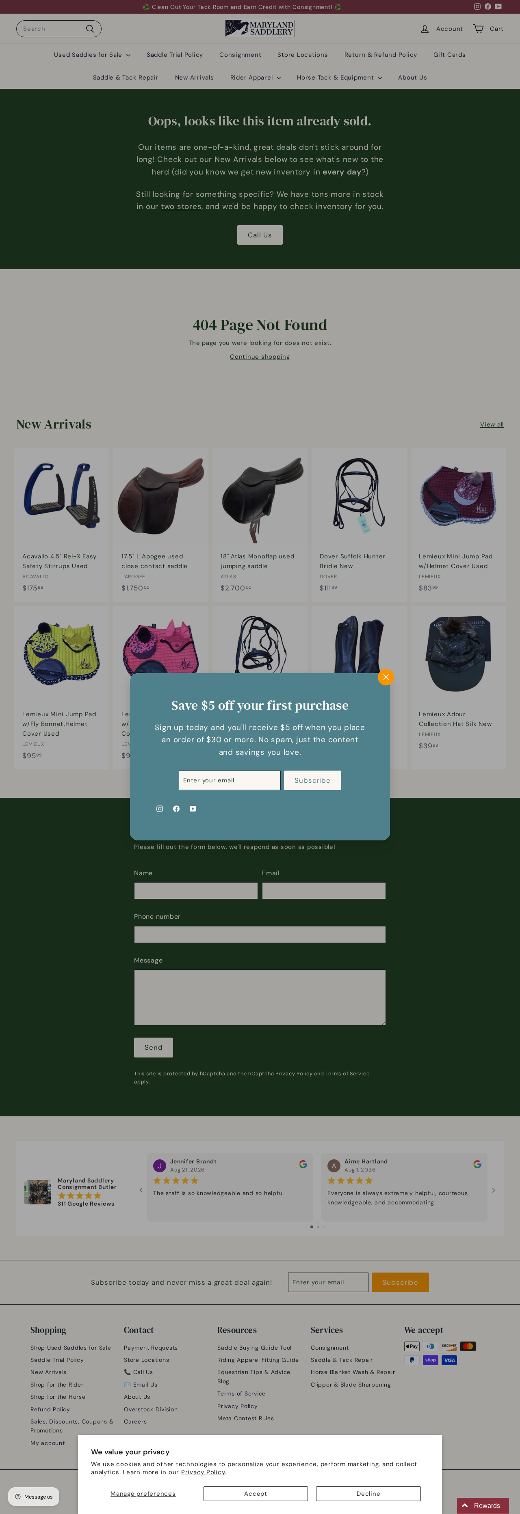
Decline (368, 1494)
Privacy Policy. (203, 1472)
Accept (255, 1494)
